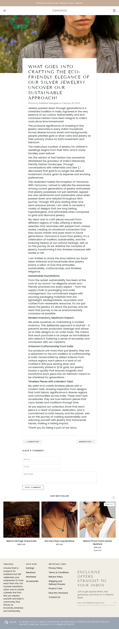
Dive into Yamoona (58, 593)
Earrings (30, 568)
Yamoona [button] (8, 564)
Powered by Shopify (64, 624)
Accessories (32, 581)
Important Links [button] (57, 564)
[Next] (113, 498)
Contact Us (54, 597)
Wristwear (31, 576)
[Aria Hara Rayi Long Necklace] (59, 520)
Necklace (30, 572)
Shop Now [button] (31, 564)
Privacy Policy (55, 568)
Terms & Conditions (59, 572)
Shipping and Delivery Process (93, 622)
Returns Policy (56, 576)
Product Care (55, 588)
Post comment (33, 487)
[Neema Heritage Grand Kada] (21, 520)
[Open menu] (6, 10)
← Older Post (32, 441)
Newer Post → (86, 441)
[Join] (114, 602)
